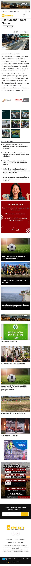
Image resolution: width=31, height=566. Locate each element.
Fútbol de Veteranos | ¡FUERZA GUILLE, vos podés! (14, 281)
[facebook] (26, 11)
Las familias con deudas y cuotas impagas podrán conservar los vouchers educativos (16, 154)
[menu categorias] (29, 15)
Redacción (9, 539)
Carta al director (19, 539)
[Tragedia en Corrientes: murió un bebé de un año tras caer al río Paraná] (15, 295)
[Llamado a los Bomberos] (15, 426)
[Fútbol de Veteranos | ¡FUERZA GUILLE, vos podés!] (15, 270)
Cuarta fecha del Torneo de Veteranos (13, 413)
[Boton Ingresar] (24, 15)
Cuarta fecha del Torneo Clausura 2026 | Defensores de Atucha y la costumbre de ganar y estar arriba (14, 388)
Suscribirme (25, 514)
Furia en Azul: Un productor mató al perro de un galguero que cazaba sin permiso (15, 162)
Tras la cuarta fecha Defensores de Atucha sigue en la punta (13, 257)
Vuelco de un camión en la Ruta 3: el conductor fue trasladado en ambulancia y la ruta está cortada (16, 171)
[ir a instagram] (17, 533)
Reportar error (12, 542)
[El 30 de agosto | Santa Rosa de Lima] (15, 354)
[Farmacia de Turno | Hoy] (15, 332)
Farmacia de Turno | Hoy (9, 341)
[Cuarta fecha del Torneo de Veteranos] (15, 404)
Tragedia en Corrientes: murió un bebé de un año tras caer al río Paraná (15, 306)
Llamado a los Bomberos (9, 436)
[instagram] (29, 11)
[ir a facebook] (13, 533)
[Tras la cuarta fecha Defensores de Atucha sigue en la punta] (15, 246)
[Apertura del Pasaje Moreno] (6, 114)
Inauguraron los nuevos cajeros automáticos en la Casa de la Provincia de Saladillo (15, 146)
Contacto (20, 542)
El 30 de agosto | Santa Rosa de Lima (13, 364)
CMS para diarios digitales (16, 562)
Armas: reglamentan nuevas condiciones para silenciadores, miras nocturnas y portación (16, 179)
